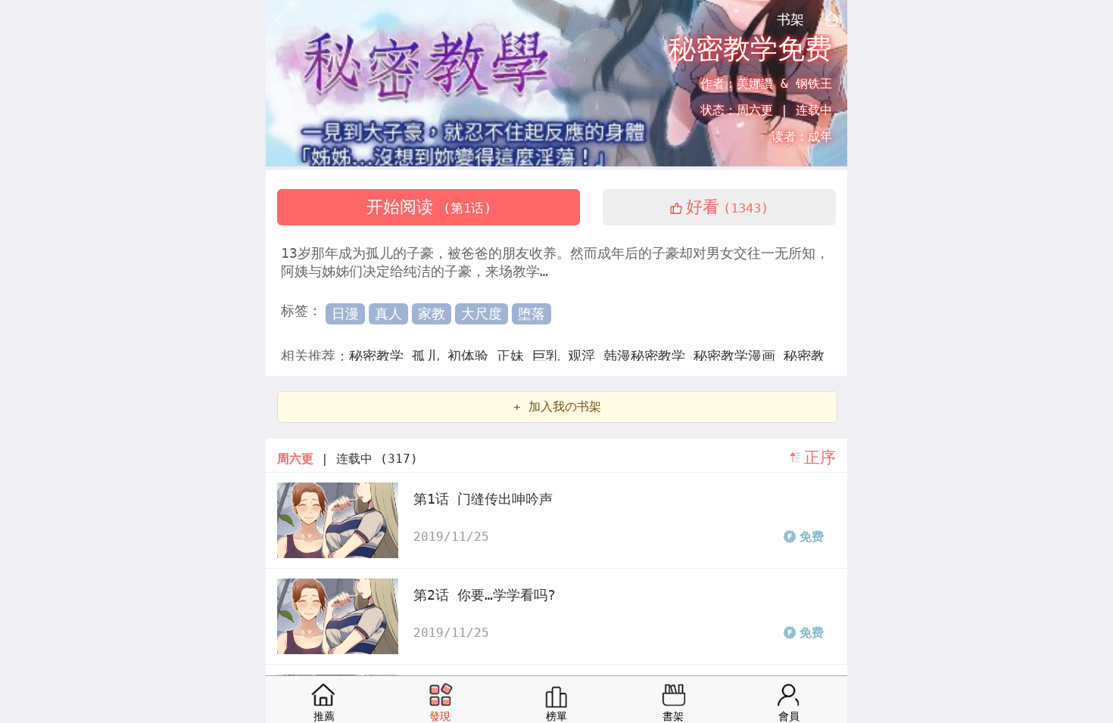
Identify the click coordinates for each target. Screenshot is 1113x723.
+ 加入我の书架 (557, 406)
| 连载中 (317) (347, 458)
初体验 (472, 356)
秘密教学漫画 (739, 356)
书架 (790, 18)
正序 (820, 457)
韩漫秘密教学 (648, 356)
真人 (388, 313)
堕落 (531, 313)
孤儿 (429, 356)
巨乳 (550, 356)
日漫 (345, 313)
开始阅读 (428, 206)
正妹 (514, 356)
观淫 (585, 356)
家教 (431, 313)
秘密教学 (380, 356)
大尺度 (481, 313)
